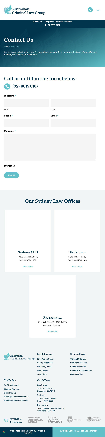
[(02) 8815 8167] (7, 86)
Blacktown (77, 252)
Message (10, 131)
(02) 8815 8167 (25, 86)
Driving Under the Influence (16, 397)
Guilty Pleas (42, 370)
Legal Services (44, 354)
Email (54, 115)
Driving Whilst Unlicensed (16, 400)
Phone (8, 115)
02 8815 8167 (54, 25)
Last (53, 109)
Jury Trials (42, 374)
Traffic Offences (11, 385)
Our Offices (43, 380)
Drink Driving (10, 393)
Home (6, 47)
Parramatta (52, 318)
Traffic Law (10, 380)
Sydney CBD (28, 252)
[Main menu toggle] (98, 9)
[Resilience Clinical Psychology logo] (19, 356)
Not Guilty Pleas (44, 366)
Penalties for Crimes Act (81, 370)
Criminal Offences (78, 359)
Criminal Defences (78, 363)
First (6, 109)
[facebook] (90, 9)
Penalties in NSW (78, 366)
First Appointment (45, 359)
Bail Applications (45, 363)
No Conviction (76, 374)
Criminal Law (77, 354)
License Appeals (11, 389)
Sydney (40, 395)
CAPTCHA (9, 165)
